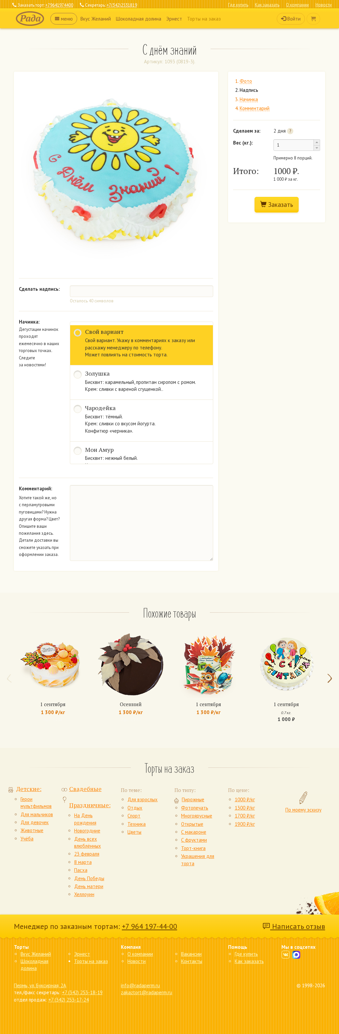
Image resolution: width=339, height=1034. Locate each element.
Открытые (192, 824)
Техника (136, 824)
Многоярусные (196, 816)
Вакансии (191, 954)
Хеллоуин (84, 894)
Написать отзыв (297, 926)
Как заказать (267, 5)
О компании (297, 5)
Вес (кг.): (243, 143)
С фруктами (194, 840)
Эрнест (174, 19)
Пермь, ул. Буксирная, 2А (40, 985)
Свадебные (85, 789)
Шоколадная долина (138, 19)
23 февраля (86, 854)
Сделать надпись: (39, 289)
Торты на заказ (204, 19)
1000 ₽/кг (245, 799)
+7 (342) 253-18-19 (82, 992)
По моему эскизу (303, 810)
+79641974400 (59, 5)
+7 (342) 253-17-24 (68, 1000)
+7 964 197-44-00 (149, 926)
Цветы (134, 832)
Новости (323, 5)
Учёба (27, 838)
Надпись (249, 90)
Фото (246, 81)
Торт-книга (193, 848)
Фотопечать (194, 808)
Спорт (133, 816)
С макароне (193, 832)
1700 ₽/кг (245, 816)
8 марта (83, 862)
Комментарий (254, 108)
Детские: (28, 789)
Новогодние (87, 830)
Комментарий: (35, 488)
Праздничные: (90, 805)
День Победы (89, 878)
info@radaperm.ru (140, 985)
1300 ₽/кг (245, 808)
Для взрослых (142, 799)
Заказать (279, 205)
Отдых (134, 808)
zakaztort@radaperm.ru (146, 992)
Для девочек (35, 822)
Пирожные (193, 799)
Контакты (191, 961)
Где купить (238, 5)
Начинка (249, 99)
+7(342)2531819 (122, 5)
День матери (88, 886)
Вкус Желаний (95, 19)
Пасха (80, 870)
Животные (32, 830)
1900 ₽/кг (245, 824)
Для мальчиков (37, 814)
